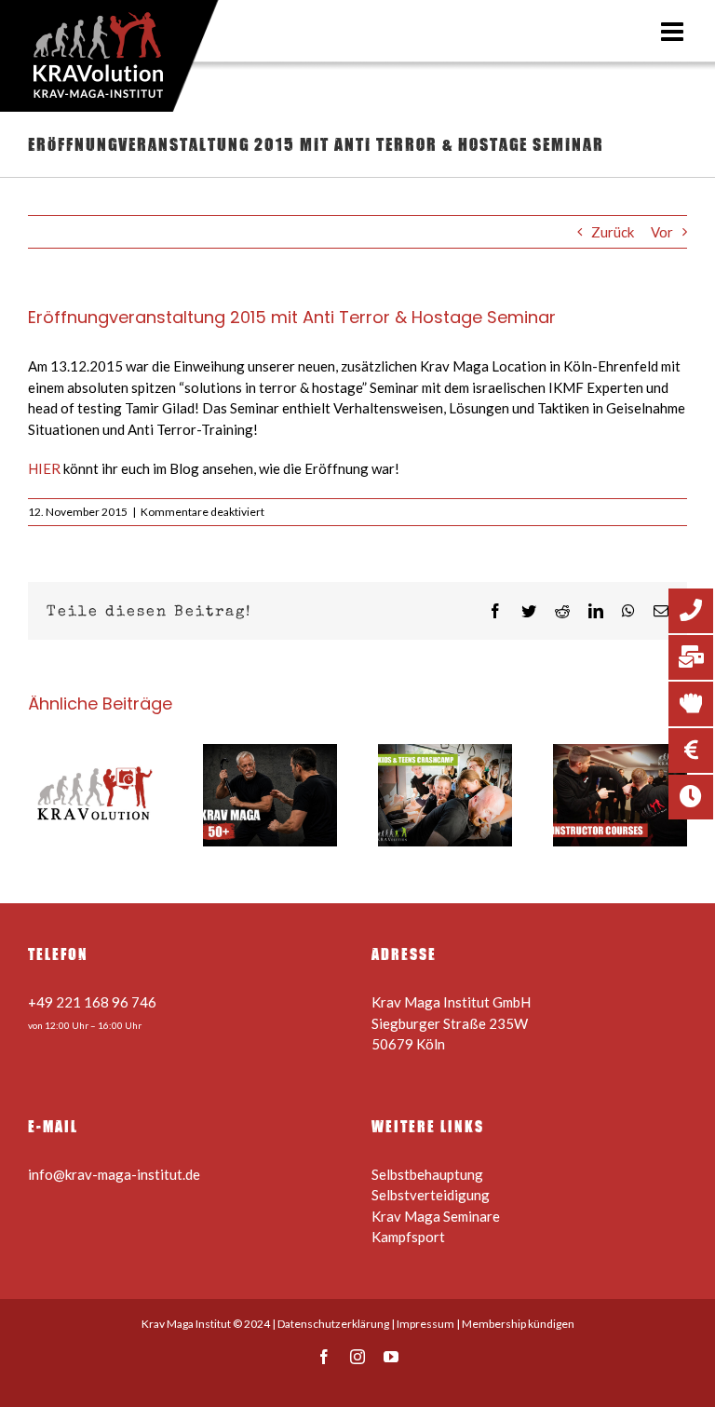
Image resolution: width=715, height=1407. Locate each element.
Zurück (612, 231)
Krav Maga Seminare (435, 1216)
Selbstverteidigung (430, 1194)
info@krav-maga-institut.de (114, 1174)
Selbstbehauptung (427, 1174)
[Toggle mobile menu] (674, 32)
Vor (662, 231)
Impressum (425, 1324)
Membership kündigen (518, 1324)
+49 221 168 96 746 (92, 1002)
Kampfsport (408, 1236)
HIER (44, 468)
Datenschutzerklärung (333, 1324)
